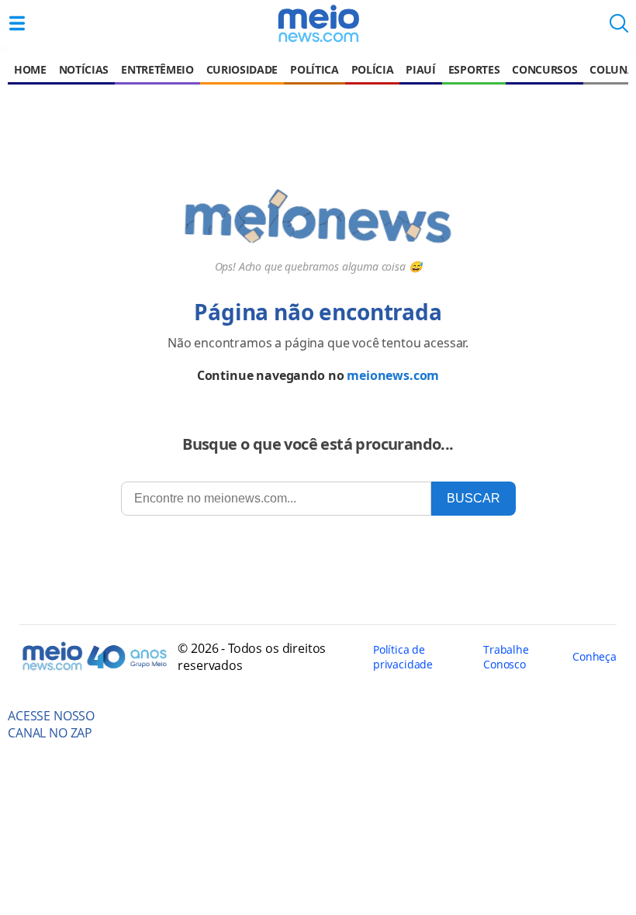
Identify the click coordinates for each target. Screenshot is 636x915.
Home (30, 69)
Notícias (84, 69)
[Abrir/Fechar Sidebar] (17, 23)
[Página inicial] (318, 23)
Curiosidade (242, 69)
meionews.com (393, 375)
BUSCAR (473, 498)
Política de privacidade (403, 657)
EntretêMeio (157, 69)
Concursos (544, 69)
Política (314, 69)
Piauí (420, 69)
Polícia (372, 69)
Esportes (473, 69)
